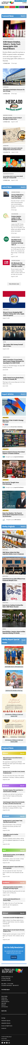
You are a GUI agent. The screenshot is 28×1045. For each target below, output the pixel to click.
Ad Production (4, 1006)
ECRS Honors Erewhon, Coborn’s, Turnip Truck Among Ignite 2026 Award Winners (11, 45)
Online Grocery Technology (8, 39)
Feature (4, 342)
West (17, 7)
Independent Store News (7, 115)
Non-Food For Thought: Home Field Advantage (11, 483)
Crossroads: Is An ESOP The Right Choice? (13, 917)
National (4, 629)
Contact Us (3, 1028)
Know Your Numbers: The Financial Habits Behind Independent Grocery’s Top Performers (13, 514)
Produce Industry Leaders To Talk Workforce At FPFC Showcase (16, 219)
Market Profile (6, 309)
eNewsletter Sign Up (5, 1023)
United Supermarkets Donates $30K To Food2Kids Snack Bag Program (12, 887)
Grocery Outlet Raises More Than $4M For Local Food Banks (17, 196)
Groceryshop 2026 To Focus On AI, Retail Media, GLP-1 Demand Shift (13, 177)
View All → (23, 16)
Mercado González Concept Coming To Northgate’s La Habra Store (12, 118)
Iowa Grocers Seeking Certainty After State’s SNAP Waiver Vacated (13, 606)
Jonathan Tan (7, 152)
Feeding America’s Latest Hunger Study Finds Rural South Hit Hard (12, 821)
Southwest (12, 7)
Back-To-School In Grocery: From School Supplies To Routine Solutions (14, 452)
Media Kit (3, 1005)
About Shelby (4, 996)
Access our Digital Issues (6, 1025)
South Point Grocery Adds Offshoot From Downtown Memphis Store (14, 579)
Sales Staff (3, 1003)
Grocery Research (6, 357)
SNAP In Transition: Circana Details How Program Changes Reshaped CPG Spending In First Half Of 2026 (13, 361)
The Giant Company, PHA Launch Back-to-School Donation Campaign (13, 790)
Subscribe (13, 957)
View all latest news (14, 284)
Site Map (3, 1018)
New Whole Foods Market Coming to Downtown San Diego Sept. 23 (17, 242)
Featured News (5, 87)
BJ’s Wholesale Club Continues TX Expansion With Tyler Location (18, 264)
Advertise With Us (5, 1001)
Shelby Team (7, 63)
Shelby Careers (4, 1000)
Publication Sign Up (5, 1020)
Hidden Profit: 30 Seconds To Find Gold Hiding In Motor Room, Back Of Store (12, 148)
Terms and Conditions (5, 1040)
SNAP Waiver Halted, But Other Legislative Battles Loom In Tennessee (13, 553)
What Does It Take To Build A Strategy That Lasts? (13, 421)
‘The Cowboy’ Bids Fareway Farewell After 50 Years (13, 345)
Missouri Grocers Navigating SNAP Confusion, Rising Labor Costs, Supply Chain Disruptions (13, 313)
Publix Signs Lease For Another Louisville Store (10, 835)
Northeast (22, 7)
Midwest (6, 7)
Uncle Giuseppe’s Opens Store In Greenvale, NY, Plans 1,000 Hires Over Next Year (14, 802)
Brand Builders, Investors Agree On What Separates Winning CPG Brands (14, 632)
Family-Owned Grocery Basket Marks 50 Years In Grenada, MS (13, 378)
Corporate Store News (15, 192)
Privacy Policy (4, 1038)
